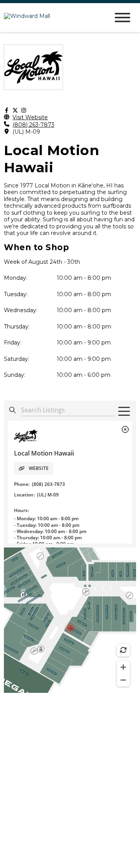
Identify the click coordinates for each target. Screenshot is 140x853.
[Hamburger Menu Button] (122, 17)
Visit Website (30, 117)
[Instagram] (23, 110)
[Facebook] (6, 110)
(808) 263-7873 (33, 125)
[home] (50, 18)
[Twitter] (15, 110)
